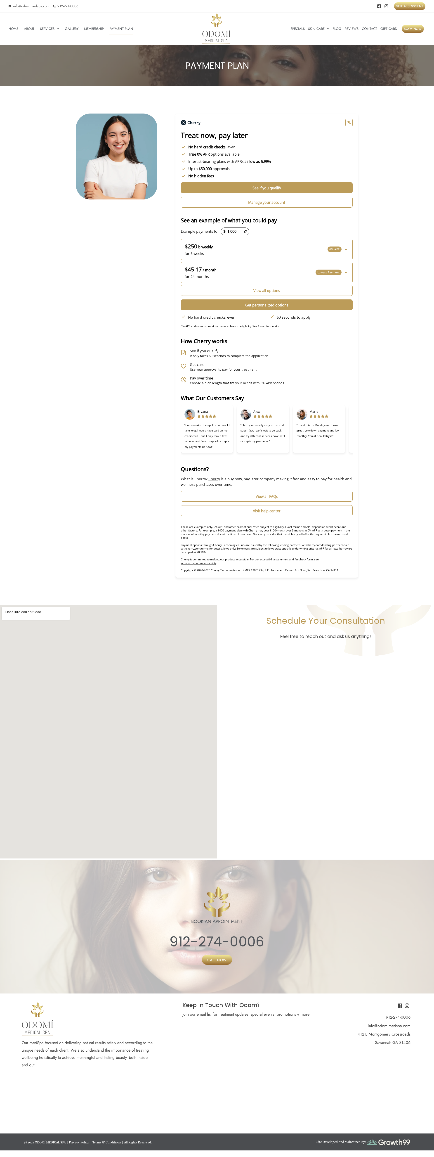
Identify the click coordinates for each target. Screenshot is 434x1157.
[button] (267, 249)
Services (47, 28)
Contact (369, 28)
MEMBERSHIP (94, 28)
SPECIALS (297, 28)
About (29, 28)
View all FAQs (267, 496)
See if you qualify (266, 187)
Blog (337, 28)
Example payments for (200, 231)
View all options (266, 290)
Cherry (214, 479)
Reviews (352, 28)
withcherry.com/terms (195, 548)
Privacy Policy (79, 1142)
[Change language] (349, 122)
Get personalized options (266, 305)
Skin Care (316, 28)
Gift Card (388, 28)
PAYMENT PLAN (121, 28)
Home (13, 28)
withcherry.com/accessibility (198, 563)
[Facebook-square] (379, 6)
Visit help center (267, 510)
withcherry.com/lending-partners (322, 545)
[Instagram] (386, 6)
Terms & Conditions (106, 1142)
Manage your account (266, 202)
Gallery (71, 28)
